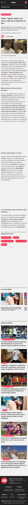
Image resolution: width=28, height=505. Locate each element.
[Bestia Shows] (14, 2)
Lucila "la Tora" (21, 241)
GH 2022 (16, 237)
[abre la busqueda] (4, 2)
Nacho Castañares (7, 241)
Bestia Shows (6, 490)
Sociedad (10, 489)
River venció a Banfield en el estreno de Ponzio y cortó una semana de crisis (14, 440)
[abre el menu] (2, 2)
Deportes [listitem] (25, 7)
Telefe (4, 244)
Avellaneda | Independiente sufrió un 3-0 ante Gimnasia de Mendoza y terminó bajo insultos (14, 391)
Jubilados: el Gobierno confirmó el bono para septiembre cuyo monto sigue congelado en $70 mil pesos (13, 367)
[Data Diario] (24, 2)
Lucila (10, 74)
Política (6, 489)
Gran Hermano (6, 237)
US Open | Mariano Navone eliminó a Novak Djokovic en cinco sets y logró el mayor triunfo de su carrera (14, 343)
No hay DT (12, 490)
